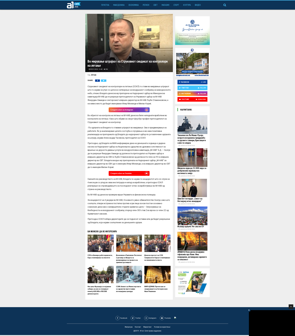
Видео (198, 4)
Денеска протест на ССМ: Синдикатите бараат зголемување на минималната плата (157, 257)
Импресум (129, 327)
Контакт (138, 327)
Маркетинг (147, 327)
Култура (187, 4)
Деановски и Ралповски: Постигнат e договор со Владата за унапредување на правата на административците (129, 258)
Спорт (176, 4)
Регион (146, 4)
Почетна (105, 4)
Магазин (165, 4)
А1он (93, 75)
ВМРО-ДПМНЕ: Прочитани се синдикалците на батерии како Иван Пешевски (156, 288)
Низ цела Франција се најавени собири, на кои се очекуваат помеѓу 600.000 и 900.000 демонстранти (99, 290)
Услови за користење (162, 327)
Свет (155, 4)
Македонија (118, 4)
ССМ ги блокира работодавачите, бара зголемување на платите (100, 256)
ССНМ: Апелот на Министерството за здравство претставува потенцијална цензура (128, 288)
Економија (134, 4)
